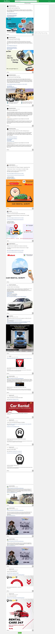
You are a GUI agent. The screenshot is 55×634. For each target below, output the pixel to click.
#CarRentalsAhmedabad (10, 292)
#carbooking (14, 426)
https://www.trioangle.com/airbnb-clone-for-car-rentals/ (15, 173)
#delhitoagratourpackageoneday (12, 47)
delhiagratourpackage (12, 37)
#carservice (17, 323)
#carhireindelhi (9, 140)
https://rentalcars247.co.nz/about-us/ (16, 451)
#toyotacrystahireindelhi (10, 141)
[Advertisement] (13, 157)
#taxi (13, 358)
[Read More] (33, 34)
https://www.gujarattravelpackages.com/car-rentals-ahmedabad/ (16, 296)
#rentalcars (8, 426)
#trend (16, 321)
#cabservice (24, 358)
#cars (11, 426)
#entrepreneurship (10, 175)
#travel (11, 358)
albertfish (10, 211)
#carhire (30, 358)
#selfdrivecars (16, 322)
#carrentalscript (15, 175)
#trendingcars (13, 321)
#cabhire (28, 358)
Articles (36, 33)
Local (44, 32)
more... (8, 117)
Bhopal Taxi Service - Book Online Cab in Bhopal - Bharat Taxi (16, 387)
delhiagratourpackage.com (11, 119)
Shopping (39, 32)
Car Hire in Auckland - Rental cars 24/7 (13, 465)
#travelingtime (25, 321)
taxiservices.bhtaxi (12, 376)
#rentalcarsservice (9, 323)
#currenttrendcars (20, 321)
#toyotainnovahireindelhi (10, 86)
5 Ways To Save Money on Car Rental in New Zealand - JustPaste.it (17, 413)
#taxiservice (21, 358)
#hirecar (20, 323)
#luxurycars (8, 321)
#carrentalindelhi (9, 49)
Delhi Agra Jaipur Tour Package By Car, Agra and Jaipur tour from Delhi (18, 118)
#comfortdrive (21, 322)
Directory (42, 32)
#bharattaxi (22, 378)
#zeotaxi (8, 358)
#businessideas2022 (20, 219)
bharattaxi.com (10, 388)
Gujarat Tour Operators (12, 284)
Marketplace (36, 32)
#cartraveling (9, 322)
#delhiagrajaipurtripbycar (10, 16)
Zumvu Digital (45, 33)
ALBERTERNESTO (12, 243)
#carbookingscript (14, 219)
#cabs (15, 358)
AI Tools (38, 33)
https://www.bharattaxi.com (11, 515)
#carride (14, 323)
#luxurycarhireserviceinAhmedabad (12, 294)
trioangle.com (13, 177)
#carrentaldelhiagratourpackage (11, 15)
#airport (23, 574)
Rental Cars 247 (11, 395)
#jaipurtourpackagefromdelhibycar (12, 48)
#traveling (28, 321)
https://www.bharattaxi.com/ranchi (12, 492)
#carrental (12, 322)
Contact (41, 33)
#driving (20, 452)
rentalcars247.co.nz (10, 466)
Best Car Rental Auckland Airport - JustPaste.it (14, 587)
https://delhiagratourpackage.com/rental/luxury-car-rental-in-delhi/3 (17, 84)
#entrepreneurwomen (21, 175)
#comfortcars (25, 322)
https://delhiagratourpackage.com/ (12, 13)
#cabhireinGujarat (9, 293)
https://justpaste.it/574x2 (14, 399)
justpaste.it (9, 414)
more (19, 632)
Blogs (46, 32)
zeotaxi (10, 356)
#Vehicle (8, 295)
